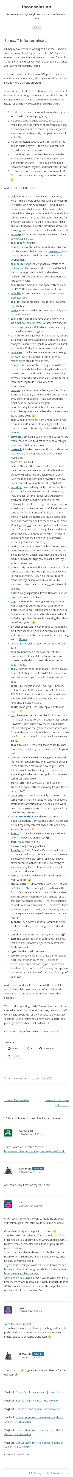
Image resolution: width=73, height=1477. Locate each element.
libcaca (23, 639)
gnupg (23, 867)
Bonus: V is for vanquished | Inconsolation (40, 1392)
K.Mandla (25, 1168)
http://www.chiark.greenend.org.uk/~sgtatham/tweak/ (34, 1151)
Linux (34, 1078)
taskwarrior (55, 251)
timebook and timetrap (28, 323)
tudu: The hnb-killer (16, 1100)
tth (24, 884)
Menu (36, 27)
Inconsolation (36, 7)
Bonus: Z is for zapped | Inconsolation (38, 1409)
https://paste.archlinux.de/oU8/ (21, 1273)
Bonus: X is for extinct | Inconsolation (37, 1400)
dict (49, 584)
